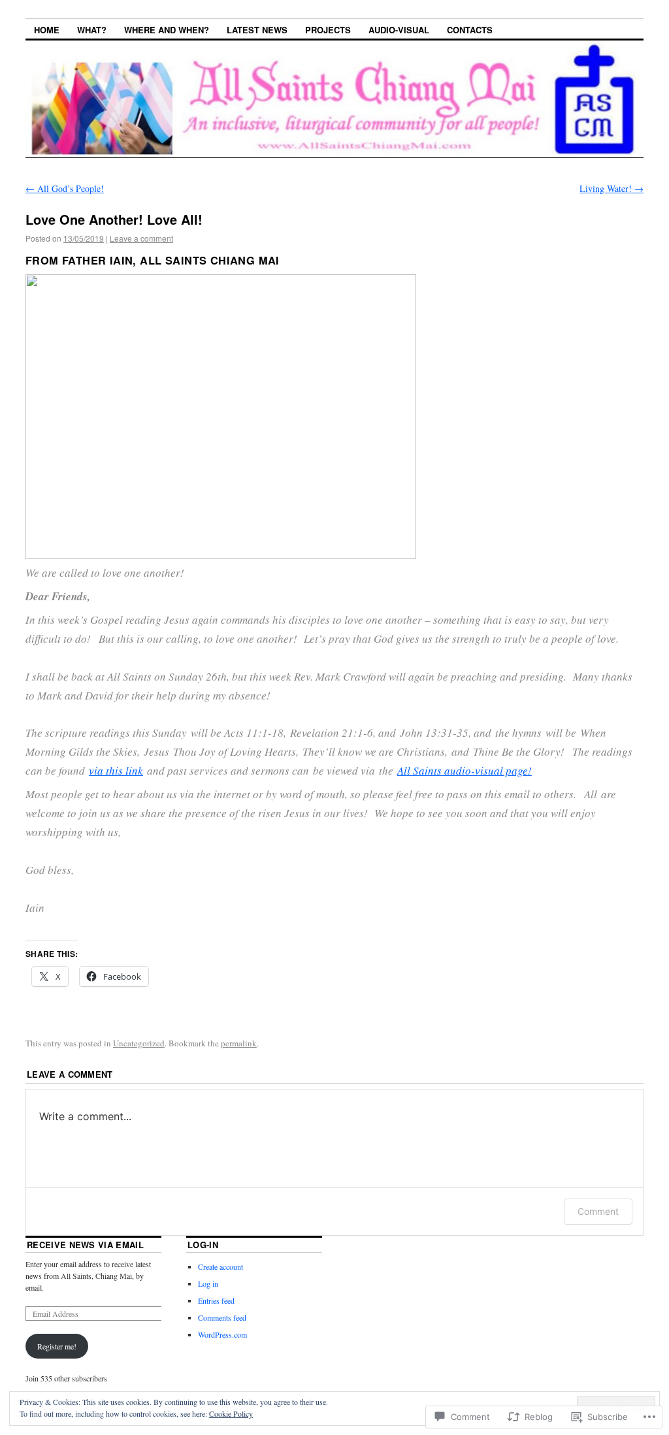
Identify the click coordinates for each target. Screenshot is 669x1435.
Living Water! (611, 188)
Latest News (257, 30)
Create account (220, 1266)
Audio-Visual (398, 30)
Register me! (56, 1346)
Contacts (470, 30)
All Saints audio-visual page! (464, 770)
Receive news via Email (85, 1244)
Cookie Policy (231, 1413)
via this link (116, 770)
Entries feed (216, 1300)
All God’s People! (64, 188)
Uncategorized (139, 1043)
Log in (208, 1283)
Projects (328, 30)
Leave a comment (141, 238)
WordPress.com (222, 1334)
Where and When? (166, 30)
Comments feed (222, 1317)
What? (91, 30)
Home (46, 30)
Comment (598, 1211)
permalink (239, 1043)
